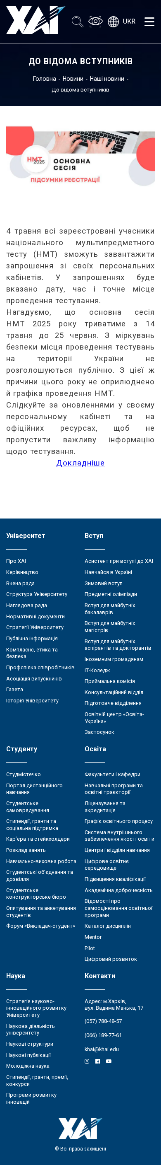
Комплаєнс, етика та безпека (32, 653)
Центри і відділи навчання (117, 850)
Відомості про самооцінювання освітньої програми (118, 908)
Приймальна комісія (110, 681)
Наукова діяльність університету (30, 1029)
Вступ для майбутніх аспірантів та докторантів (118, 644)
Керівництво (22, 572)
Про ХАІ (16, 561)
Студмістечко (23, 774)
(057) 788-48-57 (103, 1021)
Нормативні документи (35, 616)
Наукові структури (29, 1044)
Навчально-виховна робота (41, 861)
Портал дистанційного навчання (34, 789)
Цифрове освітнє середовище (107, 864)
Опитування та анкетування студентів (41, 911)
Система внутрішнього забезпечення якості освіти (119, 835)
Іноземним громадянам (114, 659)
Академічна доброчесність (119, 890)
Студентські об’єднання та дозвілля (39, 875)
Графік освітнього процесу (119, 821)
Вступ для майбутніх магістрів (110, 626)
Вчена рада (20, 583)
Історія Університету (32, 700)
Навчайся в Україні (108, 572)
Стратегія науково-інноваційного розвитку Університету (36, 1008)
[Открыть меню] (149, 21)
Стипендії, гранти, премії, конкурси (37, 1080)
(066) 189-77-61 (103, 1035)
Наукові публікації (28, 1055)
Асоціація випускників (34, 678)
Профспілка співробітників (40, 667)
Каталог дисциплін (108, 926)
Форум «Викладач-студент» (40, 926)
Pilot (90, 948)
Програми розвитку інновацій (31, 1098)
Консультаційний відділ (114, 692)
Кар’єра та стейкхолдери (38, 839)
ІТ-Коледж (97, 670)
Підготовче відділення (113, 703)
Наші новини (107, 78)
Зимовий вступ (104, 583)
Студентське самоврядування (27, 806)
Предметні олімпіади (111, 594)
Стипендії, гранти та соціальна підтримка (32, 824)
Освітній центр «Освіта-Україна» (114, 717)
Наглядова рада (26, 605)
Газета (14, 689)
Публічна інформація (32, 638)
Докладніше (80, 463)
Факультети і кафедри (112, 774)
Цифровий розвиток (111, 959)
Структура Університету (36, 594)
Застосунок (99, 732)
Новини (73, 78)
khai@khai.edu (102, 1049)
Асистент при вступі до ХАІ (119, 561)
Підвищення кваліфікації (115, 879)
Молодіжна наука (28, 1066)
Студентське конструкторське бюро (36, 893)
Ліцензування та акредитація (105, 806)
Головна (44, 78)
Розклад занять (26, 850)
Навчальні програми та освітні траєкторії (114, 789)
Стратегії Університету (35, 627)
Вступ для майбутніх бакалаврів (110, 608)
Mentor (93, 937)
